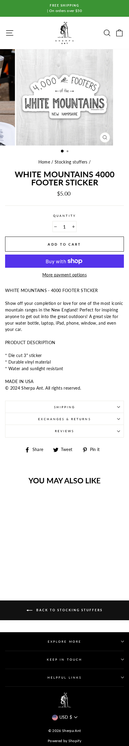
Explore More (64, 641)
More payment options (64, 275)
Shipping (64, 407)
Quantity (64, 215)
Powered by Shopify (64, 741)
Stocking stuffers (71, 162)
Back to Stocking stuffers (69, 610)
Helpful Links (64, 677)
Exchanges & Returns (64, 419)
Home (44, 162)
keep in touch (64, 659)
